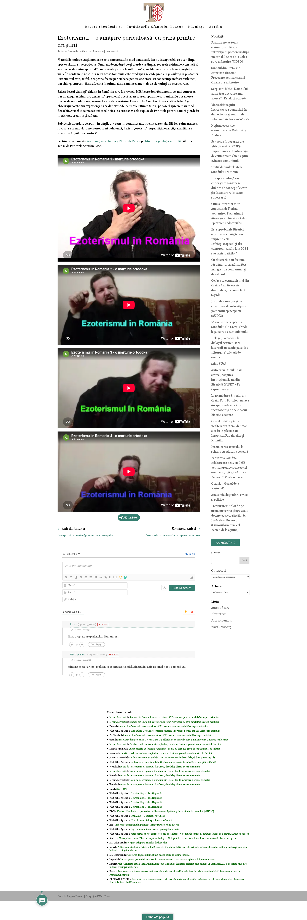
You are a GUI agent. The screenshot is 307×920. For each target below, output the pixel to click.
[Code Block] (100, 577)
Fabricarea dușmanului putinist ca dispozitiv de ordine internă (147, 824)
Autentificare (220, 608)
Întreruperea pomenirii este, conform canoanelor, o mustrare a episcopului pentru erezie (167, 859)
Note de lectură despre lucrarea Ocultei (151, 820)
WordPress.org (221, 627)
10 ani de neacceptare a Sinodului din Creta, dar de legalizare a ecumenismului (229, 327)
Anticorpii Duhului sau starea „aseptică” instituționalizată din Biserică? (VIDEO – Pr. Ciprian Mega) (226, 379)
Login (191, 554)
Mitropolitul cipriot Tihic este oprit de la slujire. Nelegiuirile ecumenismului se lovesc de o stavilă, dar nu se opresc (190, 833)
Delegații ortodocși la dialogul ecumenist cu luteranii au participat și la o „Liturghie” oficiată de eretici (229, 347)
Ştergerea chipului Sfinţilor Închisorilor (146, 842)
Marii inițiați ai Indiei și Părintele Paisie (113, 141)
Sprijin (215, 27)
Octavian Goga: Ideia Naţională (146, 793)
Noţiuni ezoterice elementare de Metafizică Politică (228, 130)
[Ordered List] (85, 577)
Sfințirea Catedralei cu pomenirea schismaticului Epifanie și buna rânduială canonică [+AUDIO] (165, 811)
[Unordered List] (90, 577)
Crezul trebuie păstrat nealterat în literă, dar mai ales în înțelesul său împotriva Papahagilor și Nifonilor (229, 431)
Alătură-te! (130, 517)
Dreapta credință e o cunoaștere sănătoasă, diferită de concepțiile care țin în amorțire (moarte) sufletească (229, 188)
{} (110, 577)
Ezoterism (98, 51)
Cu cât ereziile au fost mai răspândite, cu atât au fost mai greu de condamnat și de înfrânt (175, 744)
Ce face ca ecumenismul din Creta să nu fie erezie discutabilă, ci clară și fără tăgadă (172, 757)
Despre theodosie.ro (104, 27)
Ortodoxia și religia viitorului (163, 141)
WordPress (104, 896)
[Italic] (70, 577)
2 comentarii (112, 51)
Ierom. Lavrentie (69, 51)
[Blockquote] (95, 577)
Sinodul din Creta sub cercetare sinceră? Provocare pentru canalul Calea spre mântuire (174, 717)
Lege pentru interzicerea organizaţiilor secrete (155, 829)
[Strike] (80, 577)
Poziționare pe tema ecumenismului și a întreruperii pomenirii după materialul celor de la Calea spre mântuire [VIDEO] (230, 52)
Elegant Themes (75, 896)
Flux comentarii (222, 620)
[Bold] (65, 577)
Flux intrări (218, 614)
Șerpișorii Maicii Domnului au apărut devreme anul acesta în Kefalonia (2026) (229, 94)
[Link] (105, 577)
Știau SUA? (218, 364)
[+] (115, 577)
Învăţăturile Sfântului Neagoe (155, 27)
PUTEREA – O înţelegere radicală (148, 816)
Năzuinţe (196, 27)
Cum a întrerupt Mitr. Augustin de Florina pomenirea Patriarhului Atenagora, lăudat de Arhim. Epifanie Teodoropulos (230, 213)
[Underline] (75, 577)
